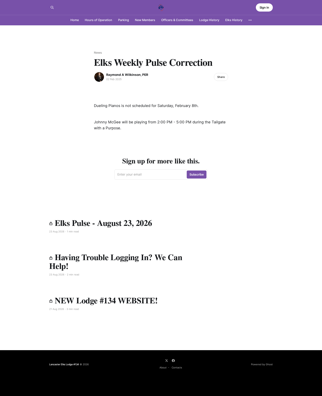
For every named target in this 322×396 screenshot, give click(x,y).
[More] (250, 20)
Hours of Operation (98, 20)
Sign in (264, 7)
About (163, 367)
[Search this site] (52, 7)
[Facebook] (173, 360)
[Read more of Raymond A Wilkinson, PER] (99, 77)
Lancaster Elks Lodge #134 (64, 364)
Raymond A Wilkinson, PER (127, 75)
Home (74, 20)
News (98, 52)
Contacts (177, 367)
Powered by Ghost (262, 364)
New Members (145, 20)
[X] (166, 360)
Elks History (233, 20)
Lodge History (209, 20)
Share (221, 76)
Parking (123, 20)
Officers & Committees (177, 20)
